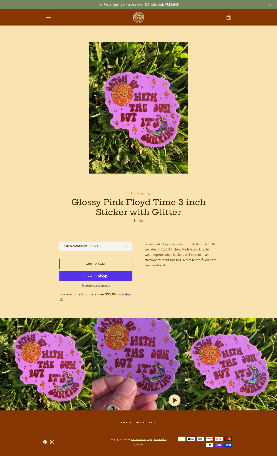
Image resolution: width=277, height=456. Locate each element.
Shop (152, 422)
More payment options (96, 285)
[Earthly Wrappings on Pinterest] (45, 442)
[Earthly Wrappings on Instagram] (52, 442)
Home (140, 422)
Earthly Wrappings (141, 439)
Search (126, 422)
